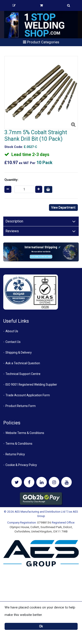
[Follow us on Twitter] (16, 482)
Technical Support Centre (22, 374)
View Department (63, 207)
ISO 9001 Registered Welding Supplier (31, 384)
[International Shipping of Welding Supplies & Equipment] (41, 252)
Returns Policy (15, 454)
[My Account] (14, 5)
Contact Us (13, 342)
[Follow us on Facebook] (29, 482)
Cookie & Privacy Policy (21, 465)
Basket (41, 5)
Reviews (12, 231)
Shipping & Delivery (18, 352)
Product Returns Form (20, 406)
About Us (11, 331)
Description (14, 221)
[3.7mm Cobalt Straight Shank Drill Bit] (41, 92)
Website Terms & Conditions (24, 433)
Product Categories (42, 42)
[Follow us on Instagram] (54, 482)
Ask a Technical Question (22, 363)
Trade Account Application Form (27, 395)
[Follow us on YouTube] (66, 482)
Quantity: (11, 180)
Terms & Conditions (18, 443)
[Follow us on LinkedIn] (41, 482)
